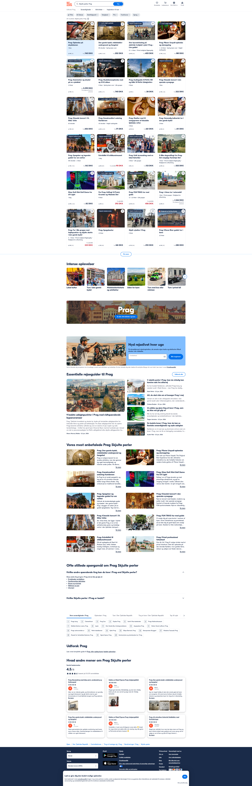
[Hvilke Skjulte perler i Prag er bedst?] (183, 598)
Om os (161, 754)
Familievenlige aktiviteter (76, 581)
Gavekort (162, 767)
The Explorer (162, 770)
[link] (80, 38)
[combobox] (94, 4)
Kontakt (121, 754)
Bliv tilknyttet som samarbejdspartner (174, 762)
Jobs (160, 757)
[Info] (88, 19)
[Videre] (185, 277)
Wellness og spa (73, 586)
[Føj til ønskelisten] (92, 23)
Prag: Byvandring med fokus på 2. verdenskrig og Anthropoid (85, 681)
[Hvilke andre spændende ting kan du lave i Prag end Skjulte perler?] (183, 572)
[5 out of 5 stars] (85, 685)
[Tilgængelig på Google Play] (110, 755)
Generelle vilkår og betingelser (128, 769)
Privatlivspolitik (171, 367)
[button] (80, 38)
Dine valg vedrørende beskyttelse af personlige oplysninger (137, 764)
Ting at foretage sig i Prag (113, 744)
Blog (160, 760)
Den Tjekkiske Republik (80, 744)
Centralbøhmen (96, 744)
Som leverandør (173, 754)
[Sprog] (174, 2)
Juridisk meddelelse (125, 757)
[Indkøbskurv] (165, 2)
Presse (161, 764)
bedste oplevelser (110, 652)
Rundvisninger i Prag (131, 744)
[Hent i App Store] (110, 763)
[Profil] (182, 2)
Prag (88, 652)
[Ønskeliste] (157, 2)
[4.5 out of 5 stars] (72, 673)
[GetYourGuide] (69, 4)
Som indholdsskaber (175, 757)
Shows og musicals (74, 583)
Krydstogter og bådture (76, 579)
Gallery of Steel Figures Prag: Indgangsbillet (124, 680)
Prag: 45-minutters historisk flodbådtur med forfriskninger (164, 718)
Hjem (68, 744)
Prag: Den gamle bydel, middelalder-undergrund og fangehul (165, 681)
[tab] (79, 615)
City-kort (71, 588)
